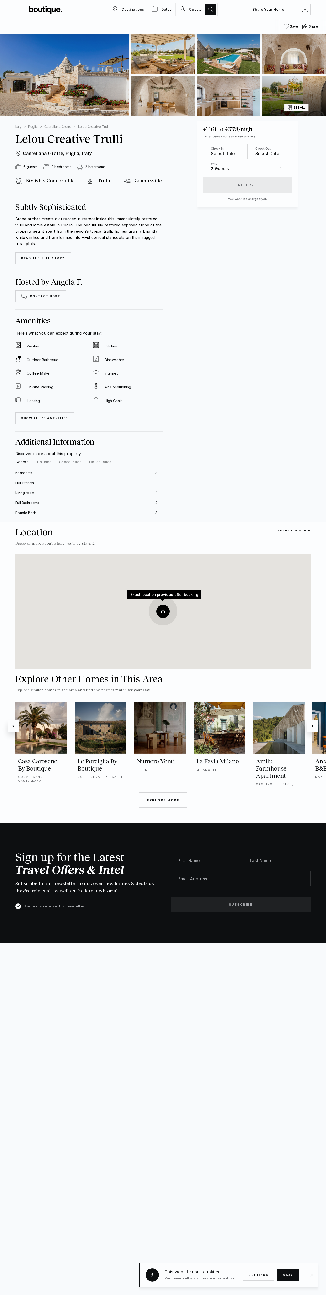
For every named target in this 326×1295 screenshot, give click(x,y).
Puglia (33, 127)
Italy (18, 127)
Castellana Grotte (57, 127)
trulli (108, 231)
